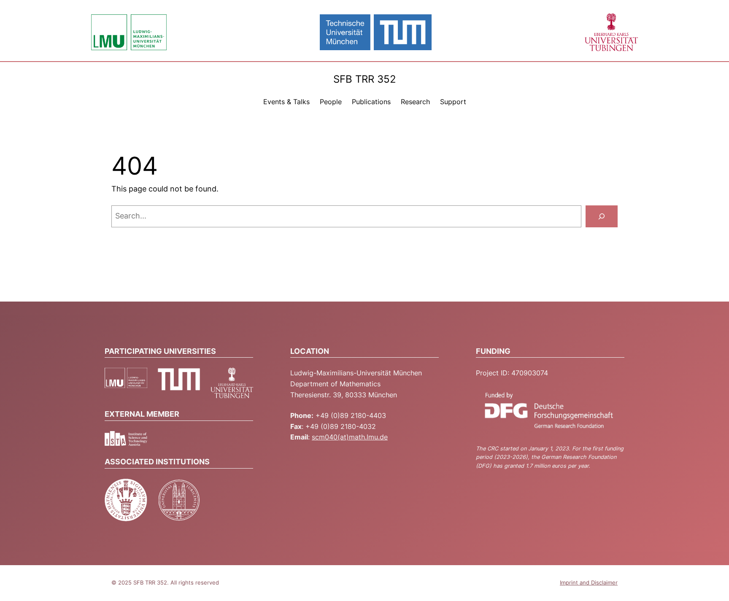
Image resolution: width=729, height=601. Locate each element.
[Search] (602, 216)
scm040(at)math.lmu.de (350, 437)
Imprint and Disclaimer (589, 582)
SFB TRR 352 (364, 79)
